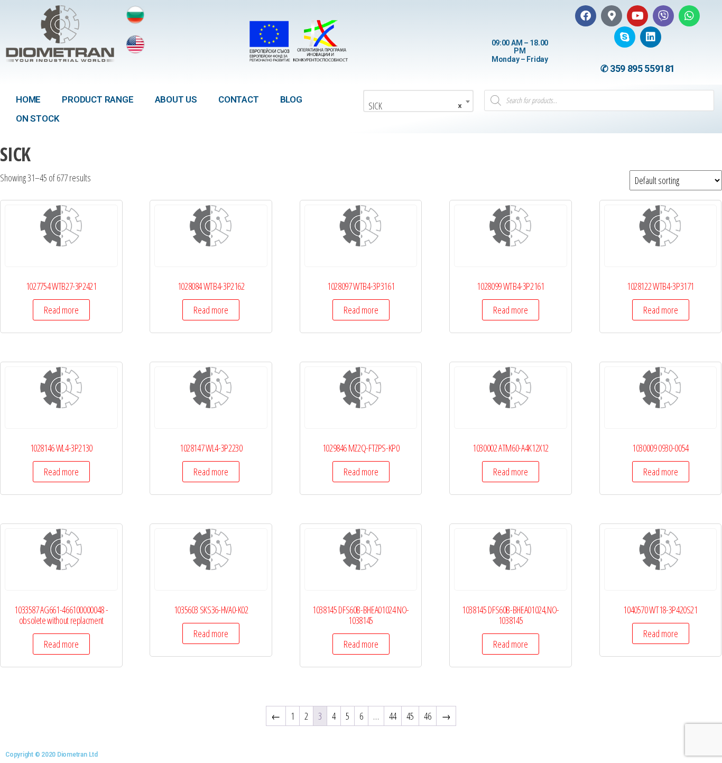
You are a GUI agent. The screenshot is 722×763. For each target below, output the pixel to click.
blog (291, 99)
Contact (238, 99)
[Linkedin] (650, 37)
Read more (61, 310)
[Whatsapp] (689, 15)
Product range (97, 99)
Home (28, 99)
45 (410, 716)
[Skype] (624, 37)
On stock (37, 118)
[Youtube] (637, 15)
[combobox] (418, 101)
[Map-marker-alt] (611, 15)
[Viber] (663, 15)
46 (427, 716)
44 (392, 716)
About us (176, 99)
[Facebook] (585, 15)
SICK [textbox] (415, 105)
